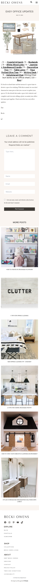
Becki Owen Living (11, 550)
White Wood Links (15, 65)
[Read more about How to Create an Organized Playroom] (19, 247)
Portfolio (8, 533)
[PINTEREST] (13, 522)
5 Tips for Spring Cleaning (19, 315)
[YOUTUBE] (18, 522)
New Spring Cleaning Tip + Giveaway (19, 361)
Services (7, 561)
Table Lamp (19, 70)
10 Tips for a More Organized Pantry (19, 407)
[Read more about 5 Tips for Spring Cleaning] (19, 293)
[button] (31, 2)
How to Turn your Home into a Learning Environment (20, 454)
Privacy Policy (9, 567)
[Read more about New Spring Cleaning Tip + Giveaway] (19, 339)
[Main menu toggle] (36, 2)
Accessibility (9, 574)
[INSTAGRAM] (9, 522)
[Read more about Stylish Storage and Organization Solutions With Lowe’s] (19, 477)
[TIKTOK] (22, 522)
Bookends (33, 62)
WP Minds (25, 581)
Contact (7, 564)
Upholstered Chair (15, 75)
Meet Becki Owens (11, 558)
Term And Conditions (12, 571)
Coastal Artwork (15, 62)
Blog (6, 530)
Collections (9, 547)
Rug (19, 80)
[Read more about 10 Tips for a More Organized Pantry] (19, 385)
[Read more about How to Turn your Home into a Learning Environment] (19, 431)
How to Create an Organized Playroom (19, 269)
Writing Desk (30, 72)
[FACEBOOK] (5, 522)
